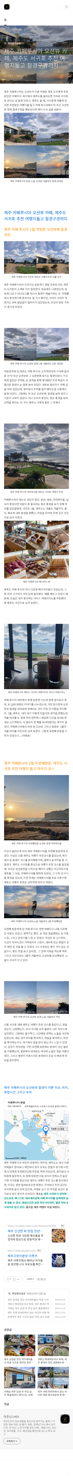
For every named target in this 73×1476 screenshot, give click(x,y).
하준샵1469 (11, 1416)
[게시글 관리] (18, 1279)
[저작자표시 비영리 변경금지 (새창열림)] (41, 1279)
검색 (58, 6)
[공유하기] (14, 1279)
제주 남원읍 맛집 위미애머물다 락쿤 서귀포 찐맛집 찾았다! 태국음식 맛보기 (29, 1301)
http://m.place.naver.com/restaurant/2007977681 (33, 1225)
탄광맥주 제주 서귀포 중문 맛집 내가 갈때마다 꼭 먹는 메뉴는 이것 (29, 1318)
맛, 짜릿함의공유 (16, 1293)
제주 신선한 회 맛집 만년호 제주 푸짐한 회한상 (25, 1231)
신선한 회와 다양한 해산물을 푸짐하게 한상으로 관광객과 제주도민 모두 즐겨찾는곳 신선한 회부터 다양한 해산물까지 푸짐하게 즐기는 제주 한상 (25, 1237)
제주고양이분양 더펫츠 (22, 1256)
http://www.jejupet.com (21, 1250)
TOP (66, 1473)
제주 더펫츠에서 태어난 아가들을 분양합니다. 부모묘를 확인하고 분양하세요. (25, 1262)
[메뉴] (66, 6)
